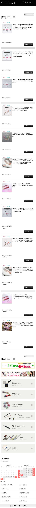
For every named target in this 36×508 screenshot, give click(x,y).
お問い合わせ (23, 501)
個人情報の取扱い (6, 497)
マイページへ (5, 489)
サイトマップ (23, 497)
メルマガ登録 (5, 501)
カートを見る (23, 485)
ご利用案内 (4, 493)
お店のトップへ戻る (6, 485)
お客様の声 (22, 489)
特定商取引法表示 (24, 493)
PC (25, 506)
